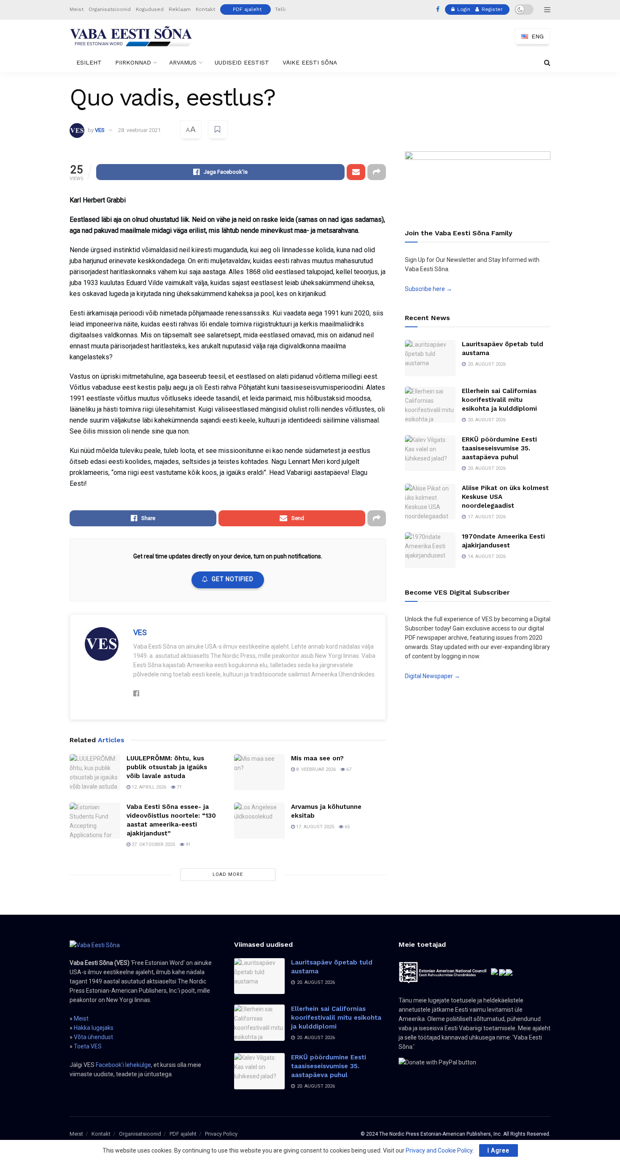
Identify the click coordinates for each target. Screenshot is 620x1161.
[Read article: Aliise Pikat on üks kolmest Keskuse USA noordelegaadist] (430, 502)
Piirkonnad (133, 62)
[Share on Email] (356, 172)
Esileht (89, 62)
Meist (77, 9)
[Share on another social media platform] (376, 172)
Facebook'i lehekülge (123, 1064)
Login (463, 9)
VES (100, 130)
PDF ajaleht (247, 9)
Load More (228, 874)
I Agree (498, 1150)
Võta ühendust (93, 1037)
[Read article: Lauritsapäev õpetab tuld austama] (430, 358)
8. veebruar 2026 (315, 769)
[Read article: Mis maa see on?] (259, 772)
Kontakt (205, 9)
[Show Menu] (547, 9)
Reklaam (180, 9)
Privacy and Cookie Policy (439, 1150)
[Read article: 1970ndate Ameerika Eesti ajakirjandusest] (430, 550)
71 (178, 787)
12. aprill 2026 (148, 787)
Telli (280, 9)
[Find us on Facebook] (437, 9)
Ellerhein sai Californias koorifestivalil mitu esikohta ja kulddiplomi (499, 399)
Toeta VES (88, 1046)
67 (348, 769)
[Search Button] (547, 62)
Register (491, 9)
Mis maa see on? (317, 758)
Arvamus (183, 62)
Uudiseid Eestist (242, 62)
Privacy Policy (221, 1134)
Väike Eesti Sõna (310, 62)
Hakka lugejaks (93, 1027)
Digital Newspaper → (432, 676)
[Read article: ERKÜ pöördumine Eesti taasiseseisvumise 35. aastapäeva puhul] (430, 453)
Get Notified (232, 579)
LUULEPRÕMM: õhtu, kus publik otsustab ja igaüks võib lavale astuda (167, 767)
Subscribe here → (428, 289)
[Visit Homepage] (131, 36)
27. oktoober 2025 (152, 844)
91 (187, 844)
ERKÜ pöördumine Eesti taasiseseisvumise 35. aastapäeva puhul (499, 448)
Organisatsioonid (110, 9)
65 (346, 827)
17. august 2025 (314, 827)
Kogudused (150, 9)
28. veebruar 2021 (139, 130)
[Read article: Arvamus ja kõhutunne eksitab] (259, 821)
